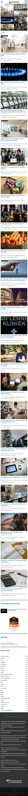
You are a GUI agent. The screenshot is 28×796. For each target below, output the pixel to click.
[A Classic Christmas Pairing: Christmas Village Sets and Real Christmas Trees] (14, 410)
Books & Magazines (5, 698)
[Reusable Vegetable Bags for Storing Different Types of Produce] (14, 185)
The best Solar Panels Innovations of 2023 (10, 739)
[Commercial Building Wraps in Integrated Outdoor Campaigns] (14, 297)
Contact (16, 794)
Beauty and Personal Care (6, 317)
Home (4, 792)
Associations (4, 704)
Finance (2, 668)
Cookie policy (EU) (10, 792)
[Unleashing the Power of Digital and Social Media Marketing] (4, 611)
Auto (2, 690)
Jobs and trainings (5, 702)
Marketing (3, 289)
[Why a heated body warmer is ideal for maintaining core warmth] (14, 353)
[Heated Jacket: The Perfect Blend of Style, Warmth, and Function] (14, 522)
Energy (2, 692)
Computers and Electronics (7, 710)
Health (3, 542)
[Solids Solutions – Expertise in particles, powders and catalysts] (14, 494)
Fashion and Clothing (5, 678)
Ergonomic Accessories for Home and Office (10, 762)
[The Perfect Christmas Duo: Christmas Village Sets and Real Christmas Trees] (14, 438)
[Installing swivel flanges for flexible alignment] (14, 213)
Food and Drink (4, 177)
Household (3, 402)
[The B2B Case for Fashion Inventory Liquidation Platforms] (14, 157)
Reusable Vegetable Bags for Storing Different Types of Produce (7, 28)
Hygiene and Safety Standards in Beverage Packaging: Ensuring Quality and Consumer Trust (13, 111)
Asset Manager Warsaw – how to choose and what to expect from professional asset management (14, 279)
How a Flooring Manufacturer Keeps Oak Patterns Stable (7, 15)
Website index (11, 794)
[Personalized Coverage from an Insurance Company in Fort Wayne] (14, 578)
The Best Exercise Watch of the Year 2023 (10, 748)
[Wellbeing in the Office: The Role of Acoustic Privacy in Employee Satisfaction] (14, 128)
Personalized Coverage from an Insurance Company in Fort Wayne (12, 589)
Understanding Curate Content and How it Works (11, 744)
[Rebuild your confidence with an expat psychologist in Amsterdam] (14, 550)
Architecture (4, 92)
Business (3, 64)
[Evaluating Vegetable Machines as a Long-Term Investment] (14, 240)
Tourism (2, 700)
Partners (22, 792)
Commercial (3, 688)
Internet (2, 696)
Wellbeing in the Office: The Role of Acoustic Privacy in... (21, 15)
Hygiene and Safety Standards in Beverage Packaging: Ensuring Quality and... (21, 7)
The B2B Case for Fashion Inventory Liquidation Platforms (20, 21)
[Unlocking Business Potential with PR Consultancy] (14, 467)
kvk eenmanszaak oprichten (8, 643)
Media (2, 694)
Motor (2, 686)
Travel (2, 684)
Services (3, 570)
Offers (3, 345)
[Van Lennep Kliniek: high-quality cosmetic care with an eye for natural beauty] (14, 325)
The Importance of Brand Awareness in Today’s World (12, 767)
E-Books (2, 706)
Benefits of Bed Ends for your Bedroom (9, 760)
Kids (2, 682)
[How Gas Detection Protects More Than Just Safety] (14, 72)
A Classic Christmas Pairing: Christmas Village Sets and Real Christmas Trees (14, 421)
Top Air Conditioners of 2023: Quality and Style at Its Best (13, 737)
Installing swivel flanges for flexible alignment (21, 28)
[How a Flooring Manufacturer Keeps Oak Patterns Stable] (14, 44)
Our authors (17, 792)
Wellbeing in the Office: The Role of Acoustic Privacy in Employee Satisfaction (12, 139)
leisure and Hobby (5, 676)
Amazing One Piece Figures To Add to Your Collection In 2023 (14, 735)
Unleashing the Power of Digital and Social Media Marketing (17, 610)
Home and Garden (4, 35)
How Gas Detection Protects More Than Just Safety (7, 22)
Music (2, 708)
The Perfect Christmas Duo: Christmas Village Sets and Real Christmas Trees (14, 449)
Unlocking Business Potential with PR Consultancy (13, 477)
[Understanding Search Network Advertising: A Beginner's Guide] (14, 382)
